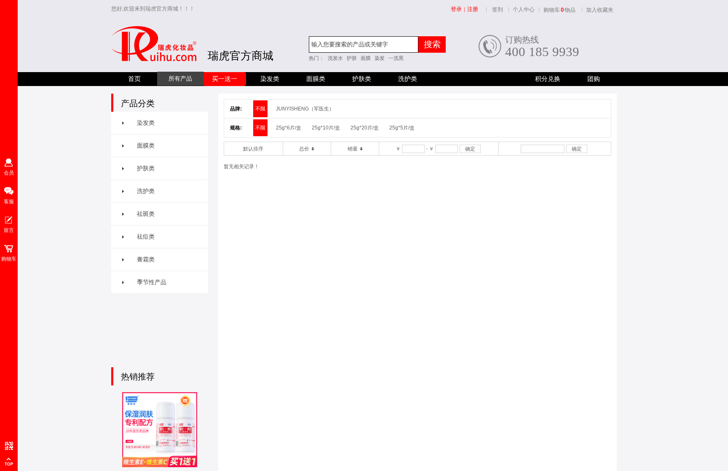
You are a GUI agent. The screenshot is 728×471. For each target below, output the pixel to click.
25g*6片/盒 (288, 128)
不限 (260, 109)
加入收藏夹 (599, 10)
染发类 (269, 78)
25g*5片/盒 (402, 128)
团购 (593, 78)
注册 (472, 9)
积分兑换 (547, 78)
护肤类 (361, 78)
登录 (456, 9)
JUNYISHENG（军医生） (305, 109)
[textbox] (363, 44)
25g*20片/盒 (365, 128)
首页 (134, 78)
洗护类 (407, 78)
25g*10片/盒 (326, 128)
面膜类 (315, 78)
